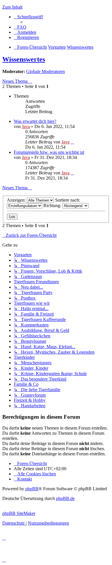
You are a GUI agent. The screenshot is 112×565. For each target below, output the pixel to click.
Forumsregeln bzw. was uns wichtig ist (49, 152)
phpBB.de (65, 498)
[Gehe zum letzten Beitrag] (72, 141)
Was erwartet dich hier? (35, 121)
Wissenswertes (23, 59)
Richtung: (52, 205)
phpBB (31, 488)
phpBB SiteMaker (18, 513)
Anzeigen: (17, 200)
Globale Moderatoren (45, 71)
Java (26, 126)
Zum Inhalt (12, 7)
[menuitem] (20, 27)
